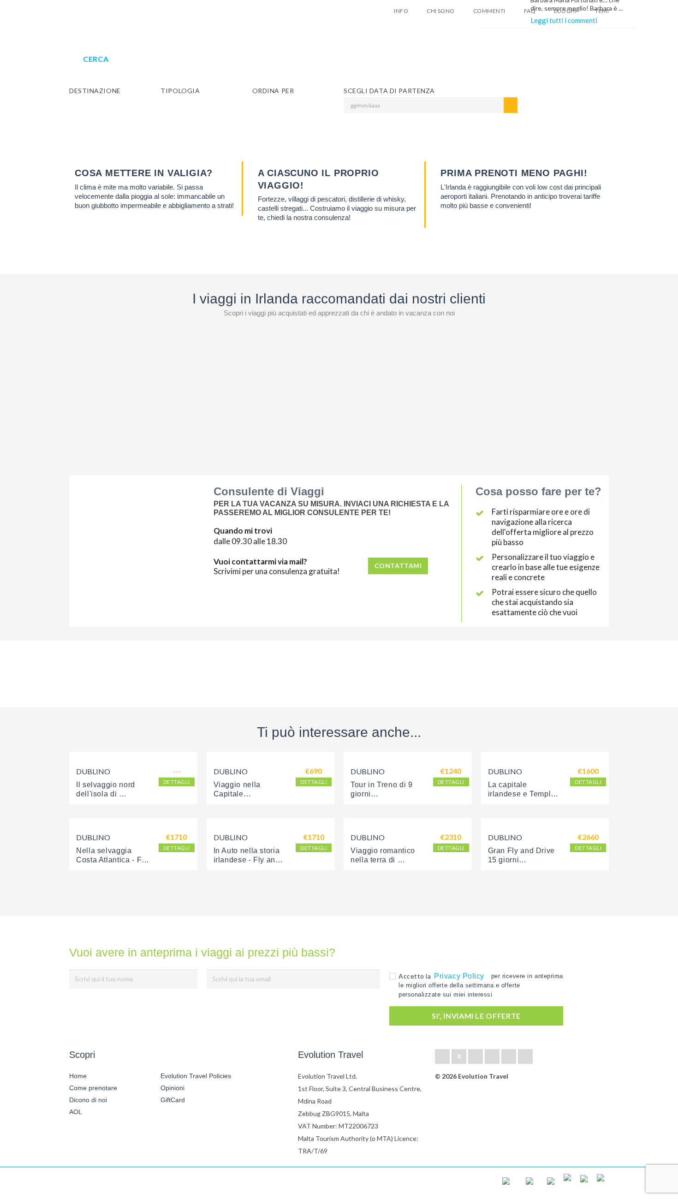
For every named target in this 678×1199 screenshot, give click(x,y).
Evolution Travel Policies (196, 1076)
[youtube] (508, 1056)
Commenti (489, 10)
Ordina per (273, 91)
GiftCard (173, 1100)
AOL (76, 1112)
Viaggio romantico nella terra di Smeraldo (384, 860)
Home (78, 1076)
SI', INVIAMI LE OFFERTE (476, 1015)
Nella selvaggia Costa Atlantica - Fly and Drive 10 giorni (113, 860)
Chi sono (441, 10)
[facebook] (442, 1056)
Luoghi (565, 10)
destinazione (95, 91)
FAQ (529, 10)
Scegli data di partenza (389, 91)
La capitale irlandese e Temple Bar (523, 794)
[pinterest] (492, 1056)
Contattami (398, 566)
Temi (602, 10)
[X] (459, 1056)
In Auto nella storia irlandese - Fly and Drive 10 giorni (248, 860)
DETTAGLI (176, 781)
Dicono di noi (88, 1100)
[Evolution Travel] (98, 13)
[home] (103, 1183)
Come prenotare (93, 1088)
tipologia (180, 91)
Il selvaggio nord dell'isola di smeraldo (106, 794)
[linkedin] (475, 1056)
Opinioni (172, 1088)
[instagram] (525, 1056)
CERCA (95, 58)
